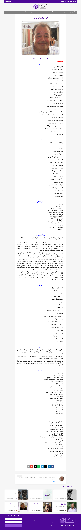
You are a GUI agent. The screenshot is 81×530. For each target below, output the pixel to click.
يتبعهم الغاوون (67, 12)
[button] (52, 466)
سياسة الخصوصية (35, 525)
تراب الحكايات (59, 12)
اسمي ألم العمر (13, 503)
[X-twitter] (10, 1)
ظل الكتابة (9, 12)
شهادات (24, 12)
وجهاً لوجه (29, 12)
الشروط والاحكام (35, 523)
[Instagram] (7, 1)
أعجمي (48, 12)
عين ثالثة (15, 12)
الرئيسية (74, 12)
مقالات (19, 12)
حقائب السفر (14, 491)
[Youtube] (8, 1)
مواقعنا (37, 519)
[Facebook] (11, 1)
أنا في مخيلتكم (63, 491)
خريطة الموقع (54, 525)
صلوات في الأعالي (38, 503)
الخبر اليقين (35, 12)
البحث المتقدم (54, 523)
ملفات (40, 12)
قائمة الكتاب (69, 1)
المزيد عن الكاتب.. (55, 481)
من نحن (74, 1)
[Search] (5, 1)
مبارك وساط (55, 476)
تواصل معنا (63, 1)
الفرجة (44, 12)
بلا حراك (40, 491)
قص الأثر (53, 12)
